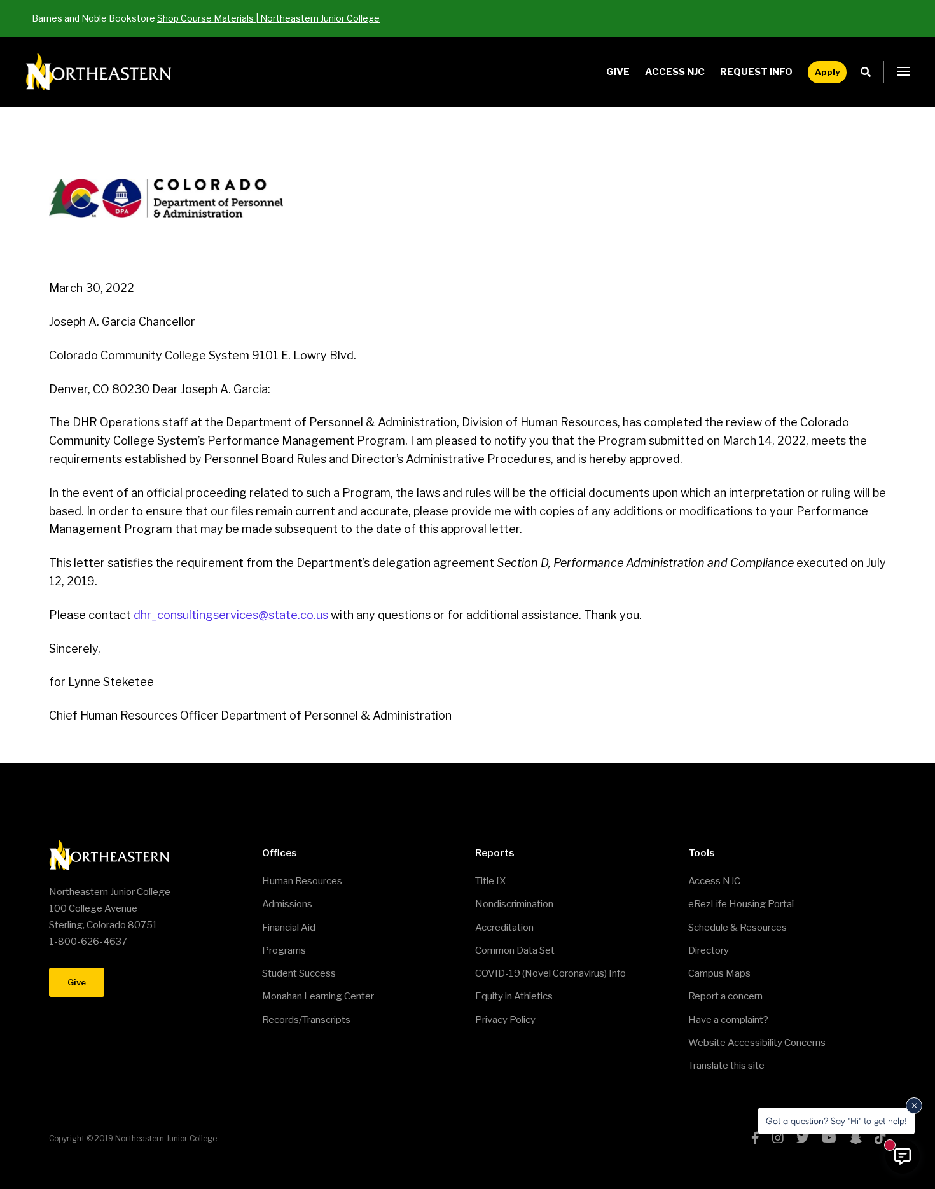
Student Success (299, 973)
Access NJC (675, 72)
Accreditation (504, 927)
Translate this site (726, 1065)
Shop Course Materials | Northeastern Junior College (268, 18)
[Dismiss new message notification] (914, 1105)
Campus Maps (719, 973)
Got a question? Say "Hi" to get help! (836, 1120)
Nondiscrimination (514, 904)
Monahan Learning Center (318, 996)
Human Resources (302, 881)
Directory (708, 950)
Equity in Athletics (514, 996)
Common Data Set (515, 950)
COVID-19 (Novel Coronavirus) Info (550, 973)
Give (618, 72)
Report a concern (725, 996)
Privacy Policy (505, 1020)
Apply (827, 72)
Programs (284, 950)
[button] (903, 72)
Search (869, 72)
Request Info (756, 72)
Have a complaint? (728, 1020)
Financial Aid (288, 927)
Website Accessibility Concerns (757, 1042)
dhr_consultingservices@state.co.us (232, 615)
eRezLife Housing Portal (741, 904)
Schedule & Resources (737, 927)
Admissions (287, 904)
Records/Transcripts (306, 1020)
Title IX (490, 881)
